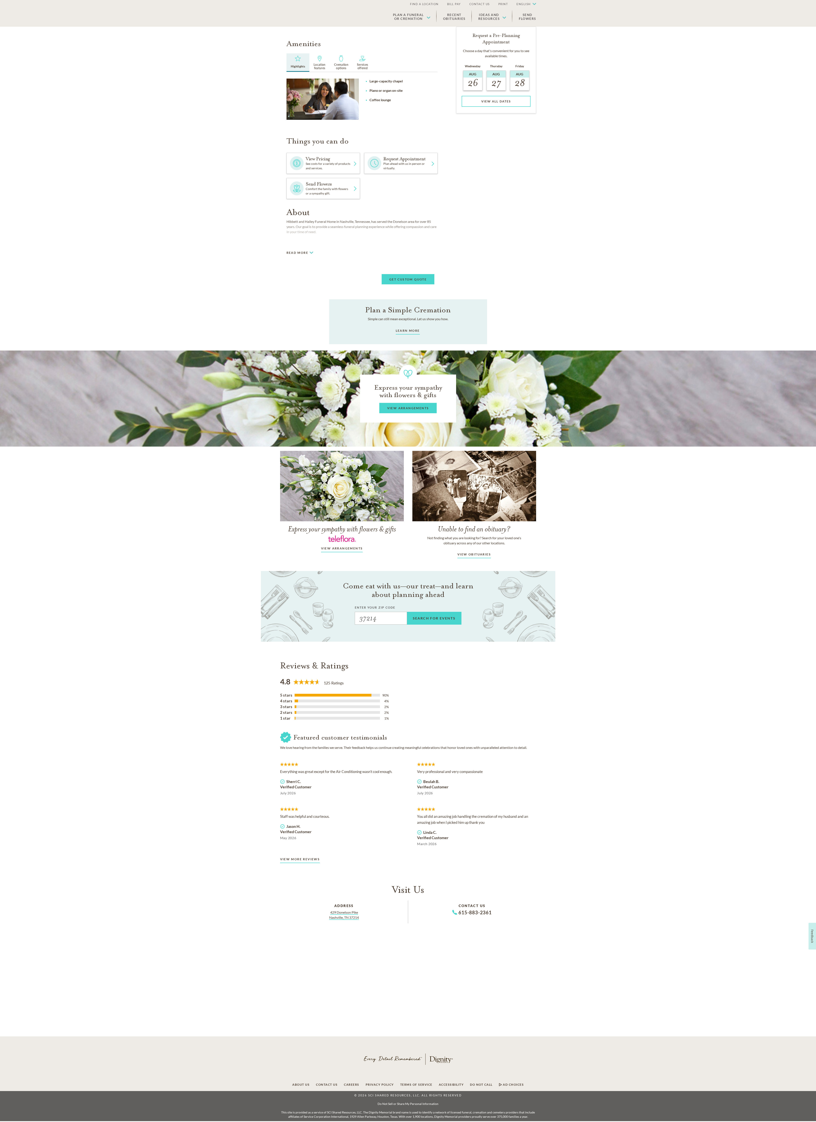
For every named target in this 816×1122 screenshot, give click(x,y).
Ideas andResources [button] (489, 16)
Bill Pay (454, 4)
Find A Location (424, 4)
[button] (524, 4)
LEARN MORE (408, 330)
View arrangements (342, 548)
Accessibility (451, 1084)
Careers (351, 1084)
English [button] (523, 4)
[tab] (298, 62)
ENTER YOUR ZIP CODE (375, 607)
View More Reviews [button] (300, 859)
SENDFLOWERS (527, 16)
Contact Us (479, 4)
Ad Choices (513, 1084)
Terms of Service (416, 1084)
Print (503, 4)
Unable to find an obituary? (474, 529)
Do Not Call (481, 1084)
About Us (301, 1084)
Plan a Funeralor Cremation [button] (408, 16)
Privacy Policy (380, 1084)
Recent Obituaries (454, 16)
